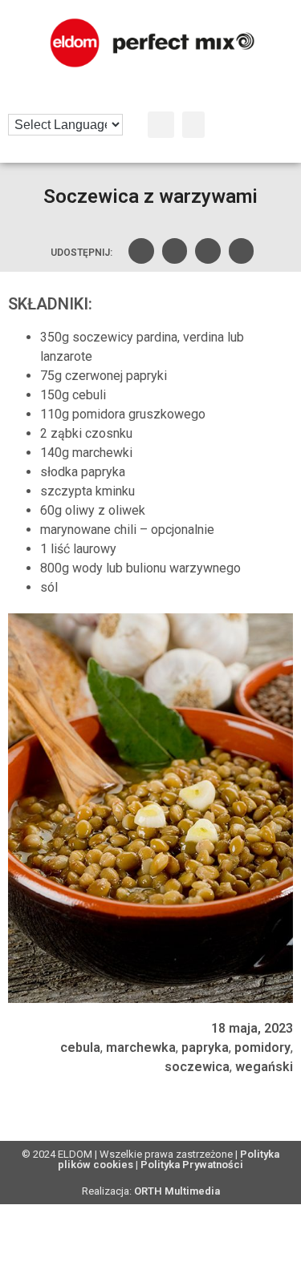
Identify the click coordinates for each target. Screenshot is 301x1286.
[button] (161, 124)
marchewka (141, 1047)
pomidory (262, 1047)
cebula (80, 1047)
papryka (205, 1047)
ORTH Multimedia (177, 1191)
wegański (264, 1066)
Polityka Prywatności (191, 1165)
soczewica (197, 1066)
